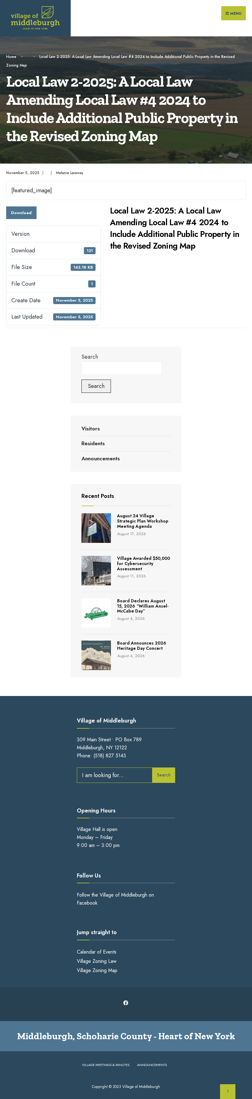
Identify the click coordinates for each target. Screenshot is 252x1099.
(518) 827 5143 (109, 755)
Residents (93, 443)
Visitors (90, 428)
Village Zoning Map (97, 970)
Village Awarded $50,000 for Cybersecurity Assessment (143, 563)
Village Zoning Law (96, 961)
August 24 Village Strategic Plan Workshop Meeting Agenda (142, 521)
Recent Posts (97, 496)
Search (89, 357)
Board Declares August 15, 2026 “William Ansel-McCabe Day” (142, 606)
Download (21, 213)
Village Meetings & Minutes (105, 1064)
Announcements (100, 458)
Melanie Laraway (69, 173)
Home (11, 56)
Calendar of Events (96, 951)
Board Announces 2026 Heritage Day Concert (141, 645)
